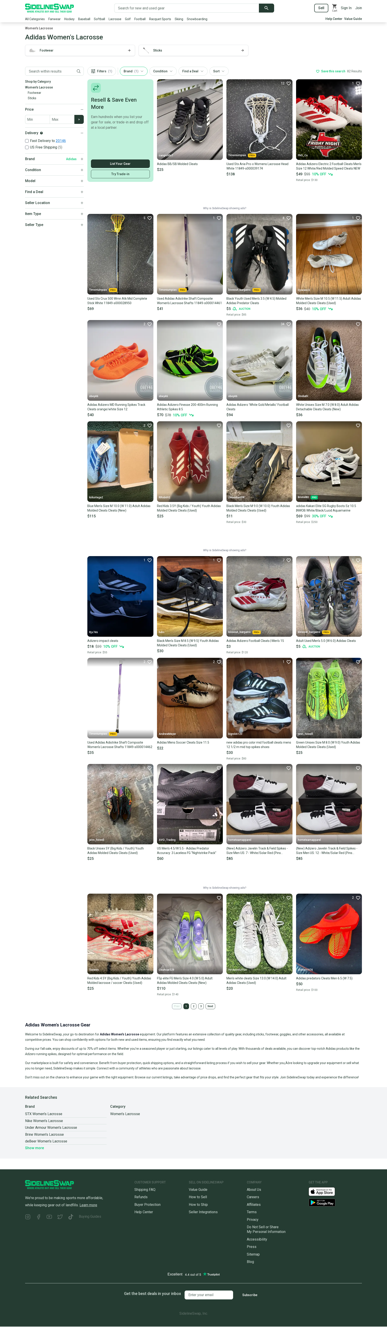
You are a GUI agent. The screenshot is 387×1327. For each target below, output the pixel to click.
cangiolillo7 (166, 155)
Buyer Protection (147, 1204)
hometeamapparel (239, 839)
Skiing (179, 19)
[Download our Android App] (335, 1203)
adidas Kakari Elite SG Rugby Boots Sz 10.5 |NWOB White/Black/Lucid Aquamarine (326, 508)
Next (210, 1006)
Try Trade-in (120, 174)
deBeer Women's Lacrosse (46, 1141)
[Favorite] (219, 83)
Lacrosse (115, 19)
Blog (250, 1262)
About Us (254, 1189)
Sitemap (253, 1254)
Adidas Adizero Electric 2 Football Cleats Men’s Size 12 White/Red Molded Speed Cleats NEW (328, 166)
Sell (321, 8)
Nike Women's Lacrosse (44, 1121)
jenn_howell (305, 734)
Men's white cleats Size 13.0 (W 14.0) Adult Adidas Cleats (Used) (256, 980)
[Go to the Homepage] (49, 8)
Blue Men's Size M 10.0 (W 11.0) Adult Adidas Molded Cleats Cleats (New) (118, 508)
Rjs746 (93, 632)
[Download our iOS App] (325, 1191)
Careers (253, 1197)
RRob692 (164, 497)
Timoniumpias (237, 155)
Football (140, 19)
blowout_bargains (239, 289)
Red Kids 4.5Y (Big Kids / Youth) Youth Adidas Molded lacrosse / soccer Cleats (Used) (119, 980)
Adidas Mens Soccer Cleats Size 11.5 (183, 742)
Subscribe (249, 1295)
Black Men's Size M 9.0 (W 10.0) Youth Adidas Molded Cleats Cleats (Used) (258, 508)
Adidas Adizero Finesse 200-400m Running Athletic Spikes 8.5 (187, 407)
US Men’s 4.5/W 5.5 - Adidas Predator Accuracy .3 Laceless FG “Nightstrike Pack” (186, 851)
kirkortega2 (96, 497)
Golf (128, 19)
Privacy (252, 1219)
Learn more (88, 1205)
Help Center (333, 19)
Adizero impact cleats (102, 641)
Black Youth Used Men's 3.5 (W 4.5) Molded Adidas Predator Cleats (256, 301)
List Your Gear (120, 164)
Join (358, 8)
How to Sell (198, 1197)
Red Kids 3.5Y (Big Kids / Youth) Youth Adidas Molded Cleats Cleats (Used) (189, 508)
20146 (61, 141)
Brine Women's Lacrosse (44, 1134)
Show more (34, 1148)
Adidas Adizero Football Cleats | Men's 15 (255, 641)
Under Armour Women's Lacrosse (51, 1127)
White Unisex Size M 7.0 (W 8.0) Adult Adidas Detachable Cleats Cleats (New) (327, 407)
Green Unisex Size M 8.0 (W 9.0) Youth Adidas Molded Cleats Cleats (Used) (328, 745)
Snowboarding (197, 19)
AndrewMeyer (167, 734)
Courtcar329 (166, 969)
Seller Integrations (203, 1212)
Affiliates (254, 1204)
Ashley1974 (305, 969)
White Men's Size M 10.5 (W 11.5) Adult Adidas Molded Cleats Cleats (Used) (328, 301)
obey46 (93, 396)
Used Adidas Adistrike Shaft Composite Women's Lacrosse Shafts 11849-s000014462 (119, 745)
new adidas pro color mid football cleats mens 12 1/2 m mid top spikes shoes (258, 745)
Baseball (84, 19)
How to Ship (198, 1204)
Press (251, 1247)
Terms (252, 1212)
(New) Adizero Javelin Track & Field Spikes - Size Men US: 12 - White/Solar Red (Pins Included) (326, 851)
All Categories (35, 19)
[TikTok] (70, 1217)
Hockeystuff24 (237, 969)
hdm (161, 632)
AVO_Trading (167, 839)
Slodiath (303, 396)
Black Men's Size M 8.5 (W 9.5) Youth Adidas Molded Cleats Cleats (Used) (188, 643)
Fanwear (54, 19)
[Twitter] (60, 1217)
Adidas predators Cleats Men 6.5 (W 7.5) (324, 978)
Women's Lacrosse (39, 28)
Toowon (94, 969)
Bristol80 (303, 497)
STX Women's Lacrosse (43, 1114)
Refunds (141, 1197)
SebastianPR (236, 497)
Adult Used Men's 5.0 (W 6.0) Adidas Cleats (326, 641)
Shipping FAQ (144, 1189)
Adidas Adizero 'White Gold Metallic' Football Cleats (257, 407)
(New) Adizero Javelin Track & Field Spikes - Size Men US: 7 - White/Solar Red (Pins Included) (257, 851)
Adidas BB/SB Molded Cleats (177, 164)
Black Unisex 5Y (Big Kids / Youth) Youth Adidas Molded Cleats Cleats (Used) (115, 851)
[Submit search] (266, 8)
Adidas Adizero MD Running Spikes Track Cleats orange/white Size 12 (116, 407)
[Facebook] (38, 1217)
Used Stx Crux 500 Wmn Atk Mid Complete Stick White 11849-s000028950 (117, 301)
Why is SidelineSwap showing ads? (224, 208)
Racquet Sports (160, 19)
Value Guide (353, 19)
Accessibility (257, 1239)
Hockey (69, 19)
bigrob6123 (235, 734)
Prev (177, 1006)
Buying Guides (90, 1216)
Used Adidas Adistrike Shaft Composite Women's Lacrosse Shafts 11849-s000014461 (189, 301)
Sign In (346, 8)
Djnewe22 (304, 290)
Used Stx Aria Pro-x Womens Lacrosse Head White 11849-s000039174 (257, 166)
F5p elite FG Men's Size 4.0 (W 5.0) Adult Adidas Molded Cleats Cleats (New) (185, 980)
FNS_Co (303, 155)
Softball (99, 19)
